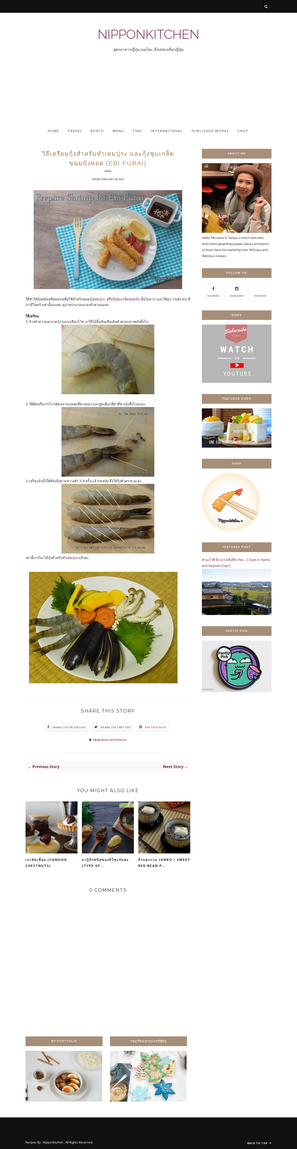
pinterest (260, 295)
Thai (137, 131)
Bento (97, 131)
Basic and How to (114, 740)
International (167, 131)
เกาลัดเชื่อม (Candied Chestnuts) (46, 862)
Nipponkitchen (148, 34)
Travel (75, 131)
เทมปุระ (99, 299)
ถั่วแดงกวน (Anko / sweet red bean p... (164, 862)
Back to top (257, 1143)
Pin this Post (156, 727)
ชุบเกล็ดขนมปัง (128, 299)
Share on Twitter (115, 727)
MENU (118, 131)
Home (53, 131)
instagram (236, 295)
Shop (243, 131)
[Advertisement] (139, 94)
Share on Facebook (69, 727)
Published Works (210, 131)
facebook (213, 295)
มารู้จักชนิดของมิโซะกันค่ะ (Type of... (105, 862)
